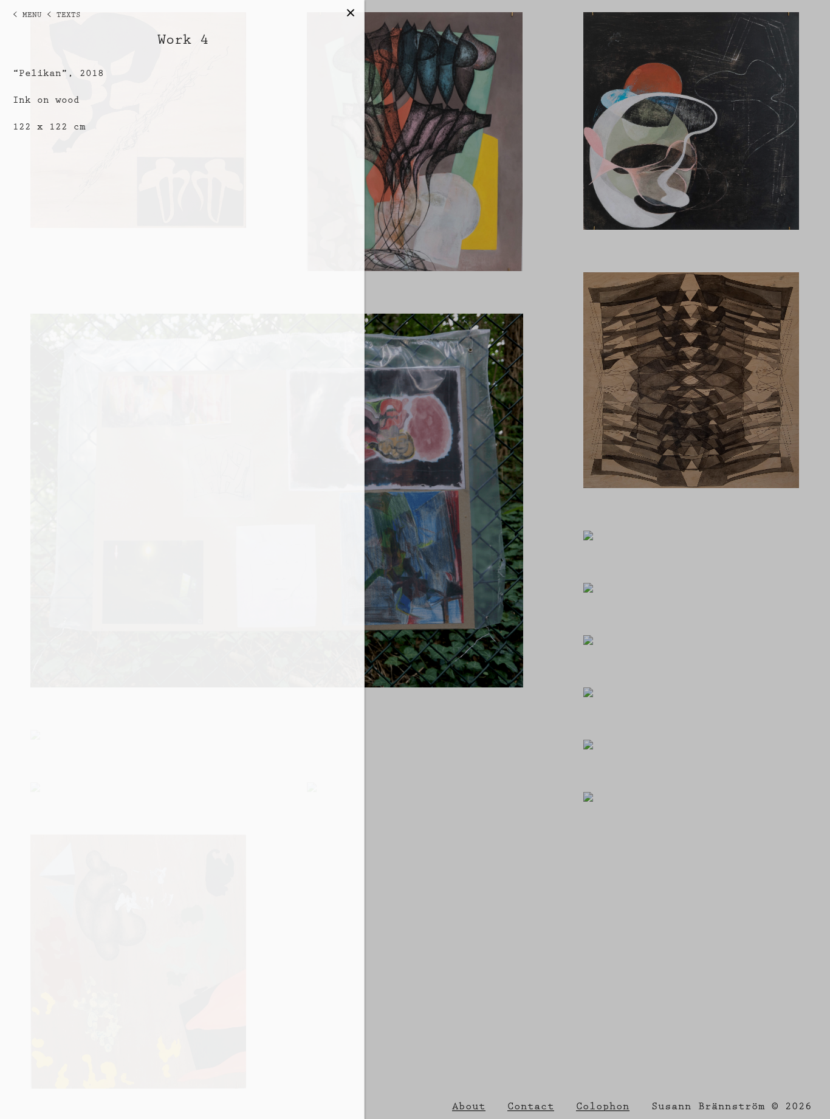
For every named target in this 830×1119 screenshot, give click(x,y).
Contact (530, 1106)
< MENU (27, 14)
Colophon (602, 1106)
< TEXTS (64, 14)
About (468, 1106)
